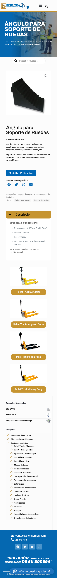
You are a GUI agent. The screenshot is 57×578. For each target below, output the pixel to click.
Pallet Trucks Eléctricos (24, 450)
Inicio (7, 41)
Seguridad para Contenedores (27, 514)
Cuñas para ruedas (22, 200)
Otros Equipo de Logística (25, 518)
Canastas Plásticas (22, 472)
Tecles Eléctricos (21, 495)
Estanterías (19, 484)
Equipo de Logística (29, 41)
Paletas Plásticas (21, 469)
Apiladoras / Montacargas (25, 453)
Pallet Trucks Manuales (24, 446)
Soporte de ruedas (41, 200)
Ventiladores (19, 503)
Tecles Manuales (21, 491)
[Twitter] (25, 546)
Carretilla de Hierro (22, 461)
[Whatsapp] (39, 546)
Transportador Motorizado (25, 480)
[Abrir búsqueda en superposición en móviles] (46, 6)
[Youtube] (32, 546)
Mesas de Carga (21, 465)
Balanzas (18, 507)
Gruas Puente (20, 499)
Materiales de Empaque (21, 435)
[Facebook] (18, 546)
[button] (40, 5)
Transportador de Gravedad (26, 476)
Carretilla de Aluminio (23, 457)
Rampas (17, 510)
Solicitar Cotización (21, 173)
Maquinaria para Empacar (22, 439)
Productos (15, 41)
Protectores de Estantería (25, 488)
